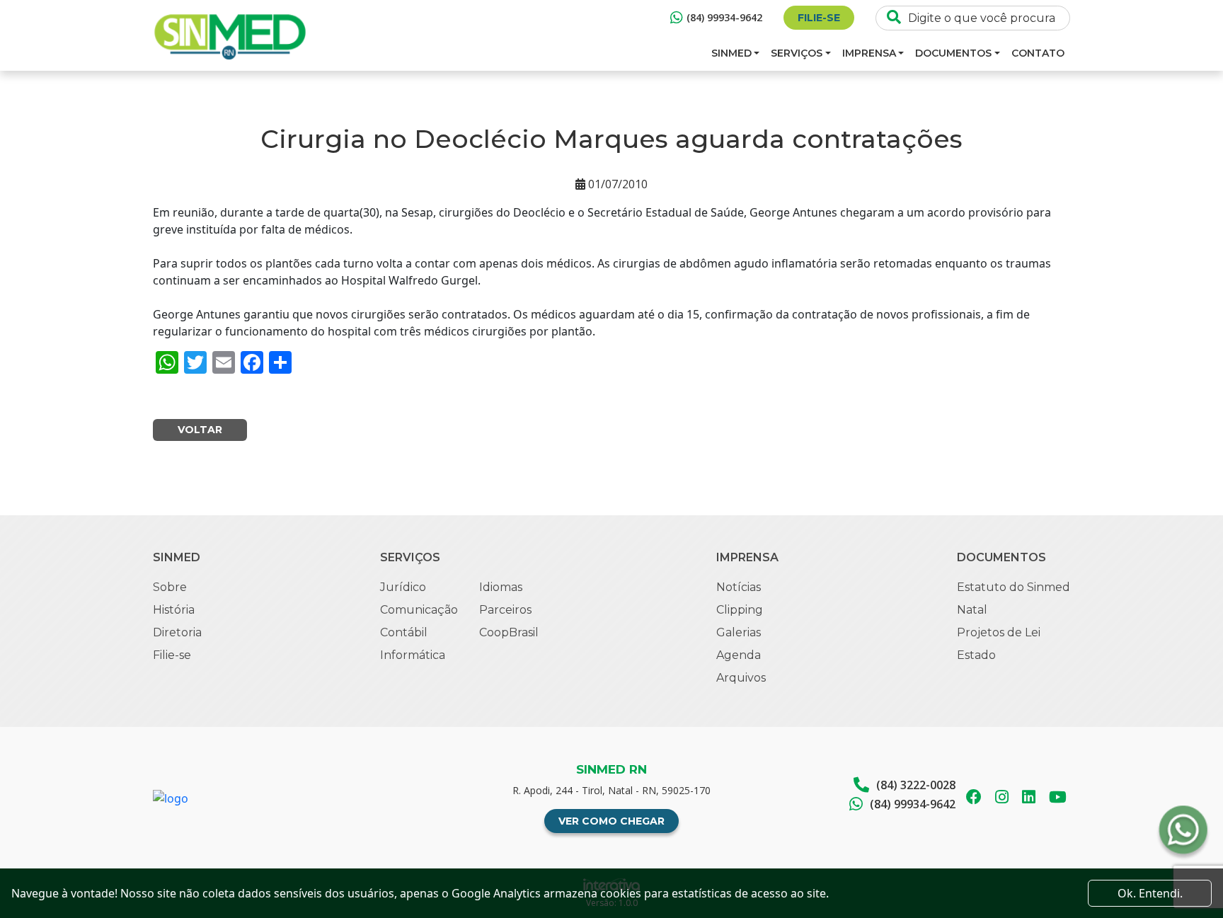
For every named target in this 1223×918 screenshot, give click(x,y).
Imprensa (869, 53)
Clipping (739, 609)
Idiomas (500, 587)
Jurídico (403, 587)
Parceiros (505, 609)
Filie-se (819, 17)
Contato (1037, 53)
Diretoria (177, 632)
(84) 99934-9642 (724, 17)
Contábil (403, 632)
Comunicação (419, 609)
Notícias (738, 587)
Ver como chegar (611, 821)
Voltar (200, 429)
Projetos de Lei (998, 632)
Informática (412, 655)
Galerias (738, 632)
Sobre (170, 587)
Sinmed (731, 53)
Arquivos (741, 677)
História (174, 609)
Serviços (796, 53)
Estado (976, 655)
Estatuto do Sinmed (1013, 587)
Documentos (953, 53)
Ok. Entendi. (1150, 893)
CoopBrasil (509, 632)
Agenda (738, 655)
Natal (972, 609)
